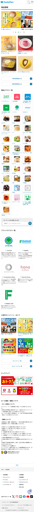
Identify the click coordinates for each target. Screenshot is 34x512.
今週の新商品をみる (17, 78)
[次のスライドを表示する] (21, 32)
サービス (5, 479)
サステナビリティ (23, 482)
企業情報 (21, 474)
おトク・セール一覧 (17, 366)
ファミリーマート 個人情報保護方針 (10, 502)
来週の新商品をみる (17, 84)
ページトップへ (17, 465)
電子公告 (21, 487)
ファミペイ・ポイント (8, 482)
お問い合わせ (5, 508)
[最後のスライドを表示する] (13, 32)
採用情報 (21, 477)
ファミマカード (7, 484)
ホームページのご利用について (25, 505)
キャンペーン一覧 (17, 361)
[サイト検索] (28, 2)
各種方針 (21, 484)
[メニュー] (32, 2)
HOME (2, 469)
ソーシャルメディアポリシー (8, 505)
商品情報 (5, 474)
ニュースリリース (23, 479)
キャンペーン (6, 477)
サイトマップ (21, 508)
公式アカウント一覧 (6, 496)
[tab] (16, 32)
